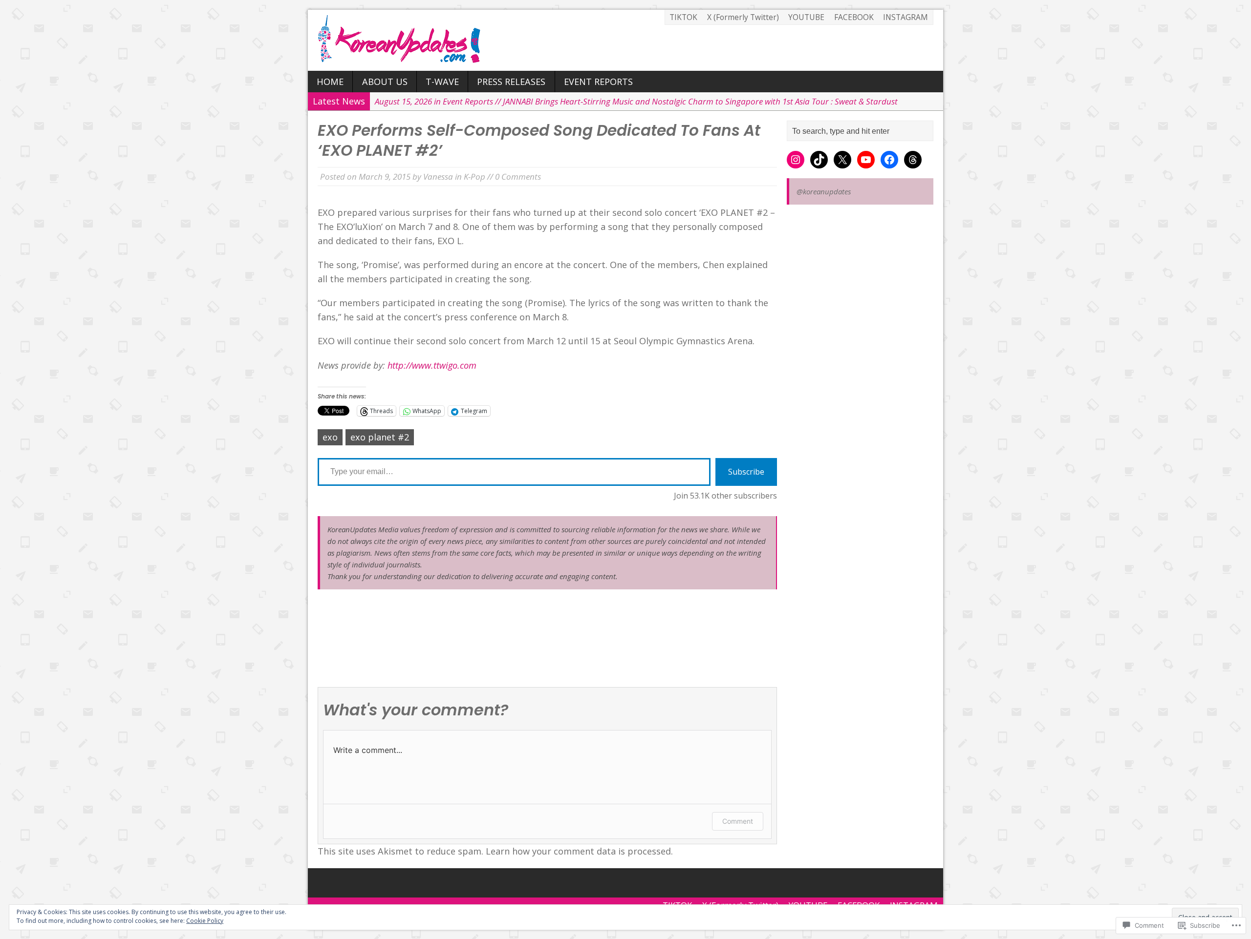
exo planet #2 (379, 437)
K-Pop (474, 176)
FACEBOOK (854, 17)
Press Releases (511, 81)
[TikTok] (819, 159)
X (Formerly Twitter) (743, 17)
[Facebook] (889, 159)
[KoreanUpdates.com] (625, 40)
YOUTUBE (806, 17)
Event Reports (598, 81)
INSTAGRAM (905, 17)
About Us (385, 81)
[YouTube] (866, 159)
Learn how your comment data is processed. (579, 851)
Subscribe (746, 471)
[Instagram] (795, 159)
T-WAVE (442, 81)
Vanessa (438, 176)
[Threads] (913, 159)
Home (330, 81)
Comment (737, 821)
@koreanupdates (824, 191)
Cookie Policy (204, 921)
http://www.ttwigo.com (432, 365)
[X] (842, 159)
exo (330, 437)
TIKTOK (683, 17)
